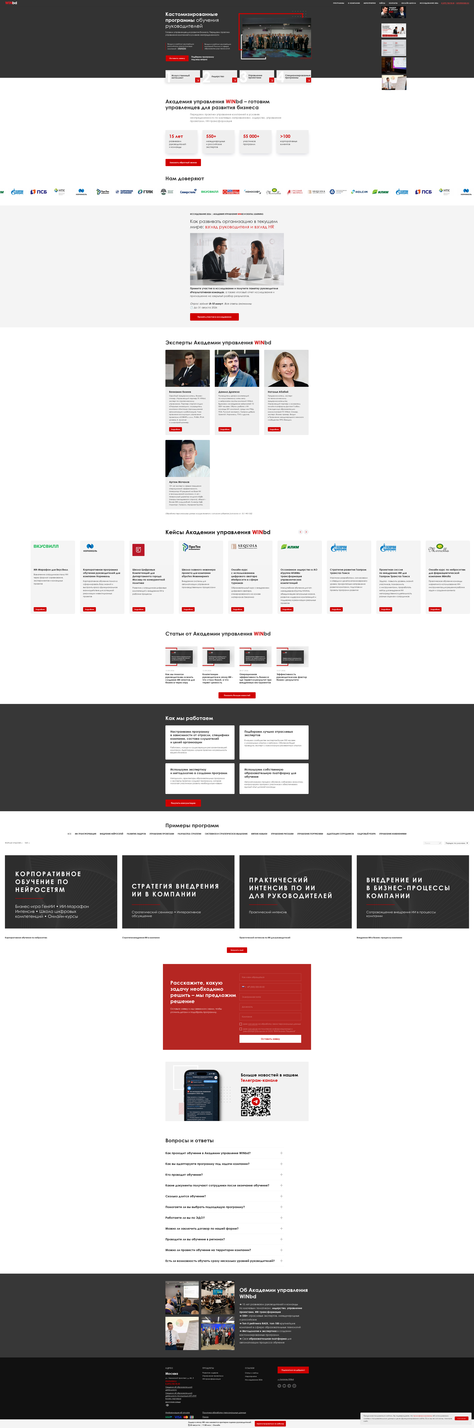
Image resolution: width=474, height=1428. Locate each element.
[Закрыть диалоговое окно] (470, 4)
